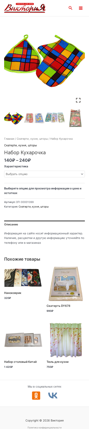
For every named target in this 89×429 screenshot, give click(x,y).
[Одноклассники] (36, 395)
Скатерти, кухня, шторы (32, 138)
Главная (9, 138)
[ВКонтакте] (53, 395)
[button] (71, 8)
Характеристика (16, 166)
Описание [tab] (11, 224)
